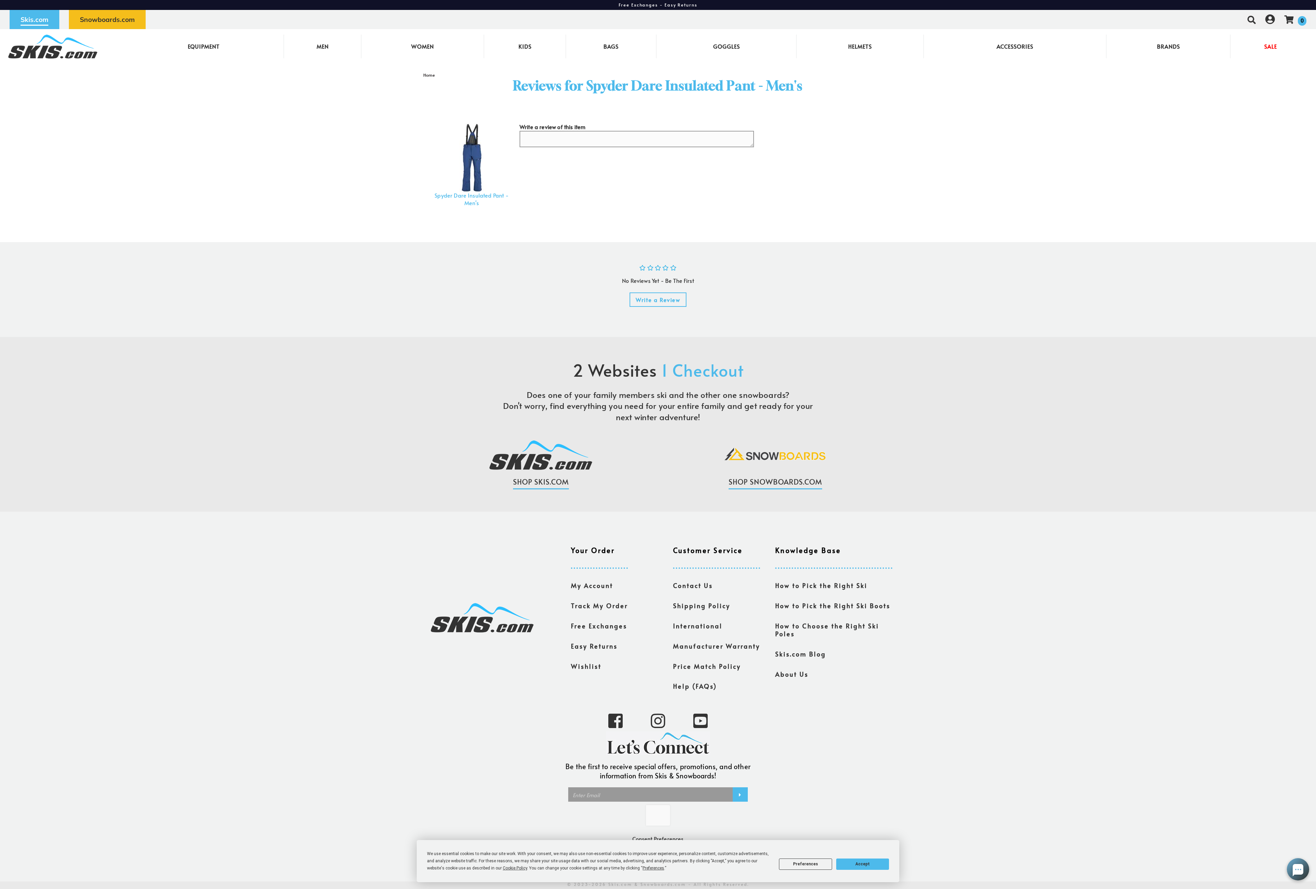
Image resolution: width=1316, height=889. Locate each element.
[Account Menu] (1270, 19)
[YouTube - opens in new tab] (700, 720)
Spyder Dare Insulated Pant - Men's (471, 198)
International (697, 626)
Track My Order (599, 606)
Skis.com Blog (800, 654)
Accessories (1015, 46)
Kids (525, 46)
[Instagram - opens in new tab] (658, 720)
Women (422, 46)
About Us (791, 674)
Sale (1270, 46)
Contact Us (693, 585)
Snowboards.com (107, 19)
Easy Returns (594, 646)
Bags (611, 46)
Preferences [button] (653, 868)
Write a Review (658, 299)
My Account (592, 585)
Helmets (860, 46)
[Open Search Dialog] (1251, 19)
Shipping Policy (701, 606)
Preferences (805, 864)
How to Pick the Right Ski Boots (832, 606)
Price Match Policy (707, 666)
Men (323, 46)
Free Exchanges (599, 626)
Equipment (204, 46)
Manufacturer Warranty (716, 646)
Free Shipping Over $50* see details (658, 5)
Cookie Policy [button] (515, 868)
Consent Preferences (657, 838)
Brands (1168, 46)
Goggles (726, 46)
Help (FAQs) (695, 686)
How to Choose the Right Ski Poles (827, 630)
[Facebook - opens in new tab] (615, 720)
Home (429, 75)
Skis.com (34, 19)
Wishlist (586, 666)
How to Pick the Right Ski (821, 585)
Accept (862, 864)
